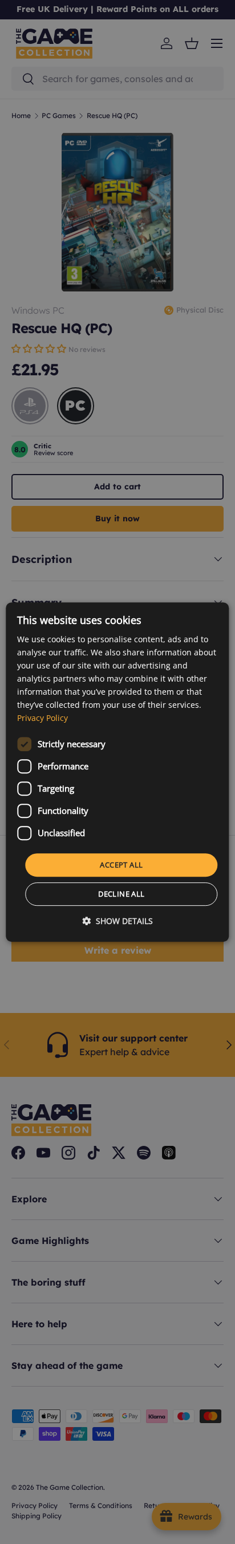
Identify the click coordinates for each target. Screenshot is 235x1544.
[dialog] (117, 772)
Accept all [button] (121, 865)
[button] (117, 920)
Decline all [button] (121, 894)
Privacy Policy (42, 718)
